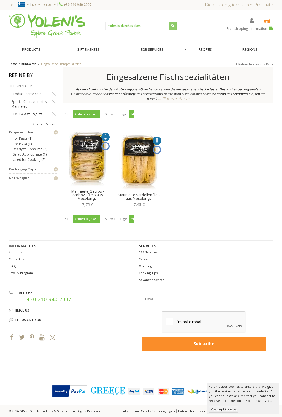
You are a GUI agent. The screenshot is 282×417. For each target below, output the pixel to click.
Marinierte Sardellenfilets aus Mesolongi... (139, 196)
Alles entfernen (44, 124)
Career (144, 259)
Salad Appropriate (27, 154)
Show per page (116, 114)
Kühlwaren (29, 64)
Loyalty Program (21, 273)
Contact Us (17, 259)
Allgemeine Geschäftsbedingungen (149, 411)
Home (13, 64)
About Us (15, 252)
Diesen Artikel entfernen (54, 94)
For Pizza (20, 143)
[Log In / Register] (252, 20)
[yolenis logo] (47, 25)
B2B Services (148, 252)
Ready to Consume (27, 149)
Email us (22, 310)
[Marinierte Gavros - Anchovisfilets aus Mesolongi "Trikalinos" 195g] (87, 157)
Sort (68, 114)
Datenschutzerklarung (194, 411)
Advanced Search (151, 280)
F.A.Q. (13, 266)
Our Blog (145, 266)
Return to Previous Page (255, 64)
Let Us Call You (28, 320)
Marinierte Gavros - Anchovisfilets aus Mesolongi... (87, 195)
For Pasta (20, 138)
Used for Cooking (26, 159)
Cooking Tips (148, 273)
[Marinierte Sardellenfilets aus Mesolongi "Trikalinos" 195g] (139, 161)
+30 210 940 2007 (77, 4)
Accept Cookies (225, 409)
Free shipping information (247, 28)
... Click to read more (173, 98)
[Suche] (173, 26)
